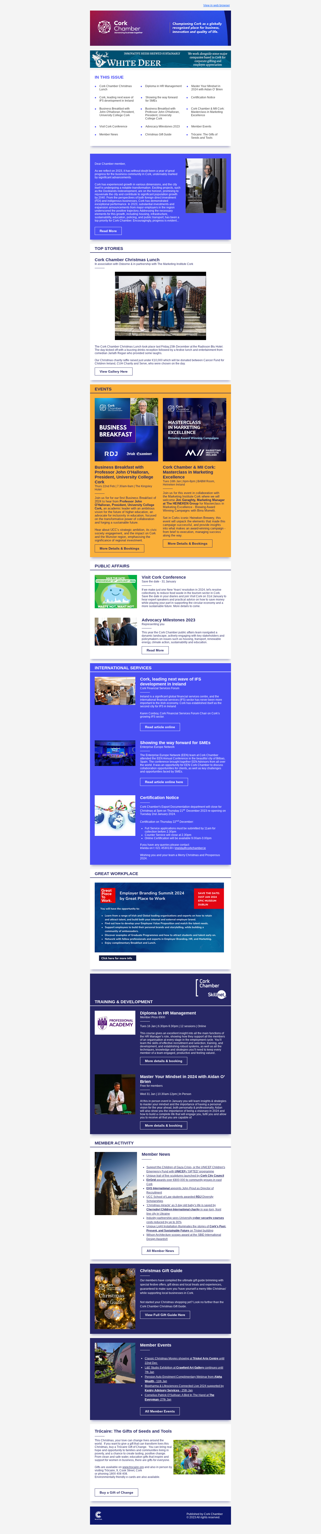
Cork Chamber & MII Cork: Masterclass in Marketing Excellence (207, 112)
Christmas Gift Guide (158, 134)
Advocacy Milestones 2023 (162, 126)
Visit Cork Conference (113, 126)
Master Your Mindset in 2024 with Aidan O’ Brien (208, 87)
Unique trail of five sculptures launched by (185, 1175)
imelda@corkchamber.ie (190, 848)
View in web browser (216, 5)
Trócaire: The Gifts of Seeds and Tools (204, 136)
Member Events (201, 126)
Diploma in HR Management (163, 86)
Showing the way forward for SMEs (175, 742)
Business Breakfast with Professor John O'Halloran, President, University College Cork (162, 113)
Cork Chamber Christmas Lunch (127, 259)
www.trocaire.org (133, 1467)
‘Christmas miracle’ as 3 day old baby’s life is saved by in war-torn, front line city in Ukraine (183, 1209)
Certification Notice (203, 97)
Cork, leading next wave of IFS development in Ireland (116, 99)
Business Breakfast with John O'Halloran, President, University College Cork (116, 112)
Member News (108, 134)
